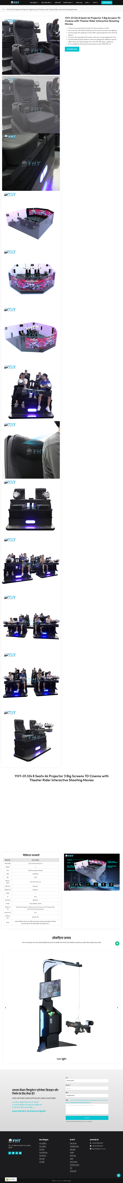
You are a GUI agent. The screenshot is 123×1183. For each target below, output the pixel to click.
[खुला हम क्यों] (89, 2)
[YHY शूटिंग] (61, 1005)
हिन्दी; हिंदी (11, 1179)
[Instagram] (16, 1153)
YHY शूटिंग (61, 1059)
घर (3, 9)
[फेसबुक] (13, 1153)
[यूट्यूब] (20, 1153)
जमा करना (87, 1118)
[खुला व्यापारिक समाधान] (72, 2)
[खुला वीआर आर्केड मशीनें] (51, 2)
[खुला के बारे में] (97, 2)
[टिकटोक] (9, 1153)
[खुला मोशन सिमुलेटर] (38, 2)
